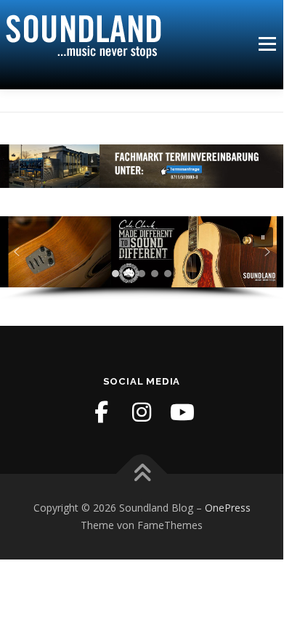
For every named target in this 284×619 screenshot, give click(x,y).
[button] (263, 237)
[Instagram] (142, 412)
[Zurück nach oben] (142, 474)
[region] (142, 258)
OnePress (228, 508)
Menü (266, 44)
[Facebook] (101, 412)
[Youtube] (182, 412)
